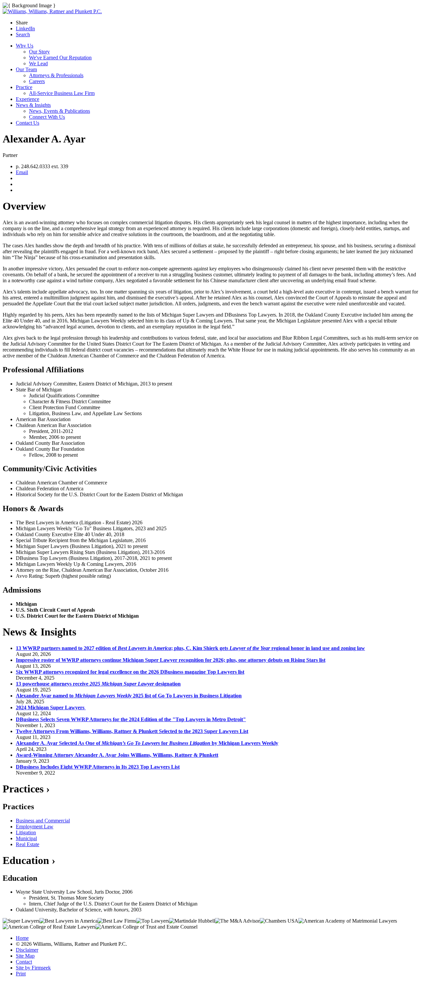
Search (23, 34)
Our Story (39, 51)
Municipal (26, 838)
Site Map (25, 956)
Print (21, 973)
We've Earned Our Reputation (60, 57)
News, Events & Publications (59, 111)
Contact (24, 962)
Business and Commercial (43, 820)
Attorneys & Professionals (56, 75)
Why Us (24, 45)
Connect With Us (47, 117)
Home (22, 938)
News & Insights (33, 105)
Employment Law (34, 826)
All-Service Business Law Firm (62, 93)
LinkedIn (25, 28)
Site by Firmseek (33, 967)
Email (22, 172)
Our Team (26, 69)
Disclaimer (27, 950)
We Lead (38, 63)
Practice (24, 87)
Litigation (26, 832)
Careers (37, 81)
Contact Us (27, 123)
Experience (27, 99)
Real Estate (27, 844)
